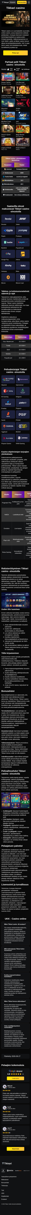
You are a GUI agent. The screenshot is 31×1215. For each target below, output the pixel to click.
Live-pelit (11, 69)
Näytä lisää (15, 1149)
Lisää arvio (15, 1078)
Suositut (3, 69)
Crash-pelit (18, 69)
